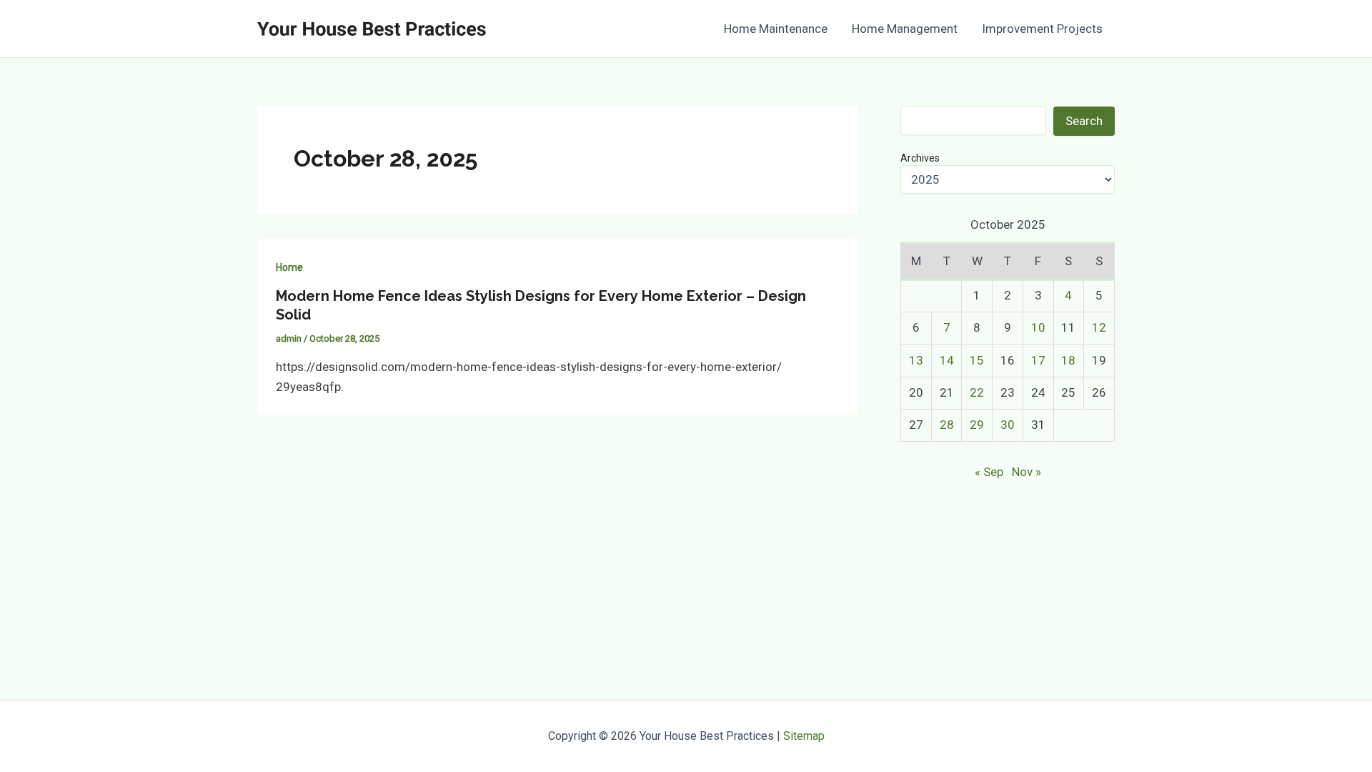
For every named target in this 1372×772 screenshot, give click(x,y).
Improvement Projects (1042, 28)
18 (1068, 360)
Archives (920, 158)
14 (947, 360)
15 (977, 360)
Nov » (1026, 472)
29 (977, 424)
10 (1038, 327)
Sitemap (804, 736)
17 (1038, 360)
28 (947, 424)
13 (916, 360)
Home (289, 267)
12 (1099, 327)
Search (1084, 121)
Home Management (905, 28)
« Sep (989, 472)
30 (1007, 424)
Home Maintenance (775, 28)
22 (977, 392)
